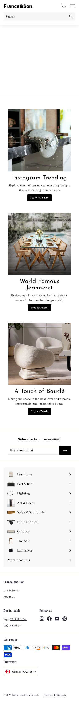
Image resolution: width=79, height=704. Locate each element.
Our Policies (11, 590)
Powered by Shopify (55, 695)
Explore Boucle (39, 411)
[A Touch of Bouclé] (39, 354)
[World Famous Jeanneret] (39, 244)
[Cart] (63, 6)
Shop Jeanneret (39, 307)
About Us (9, 596)
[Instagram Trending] (39, 140)
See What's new (39, 197)
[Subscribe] (65, 450)
